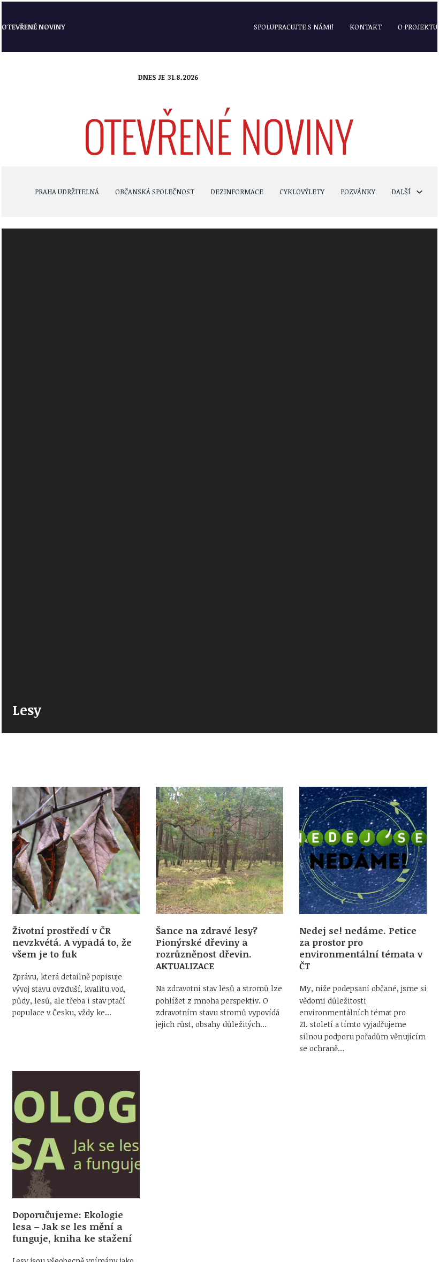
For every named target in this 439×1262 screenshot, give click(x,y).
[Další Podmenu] (419, 191)
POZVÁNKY (357, 191)
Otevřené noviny (33, 27)
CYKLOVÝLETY (301, 191)
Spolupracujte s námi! (294, 27)
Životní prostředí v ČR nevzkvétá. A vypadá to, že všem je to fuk (72, 942)
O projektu (417, 27)
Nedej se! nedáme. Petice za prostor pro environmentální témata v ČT (360, 948)
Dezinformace (236, 191)
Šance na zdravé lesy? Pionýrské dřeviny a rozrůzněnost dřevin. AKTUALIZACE (207, 948)
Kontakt (366, 27)
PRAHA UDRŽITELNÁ (67, 191)
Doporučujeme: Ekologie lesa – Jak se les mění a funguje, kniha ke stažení (72, 1226)
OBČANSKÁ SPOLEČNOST (154, 191)
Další (401, 191)
